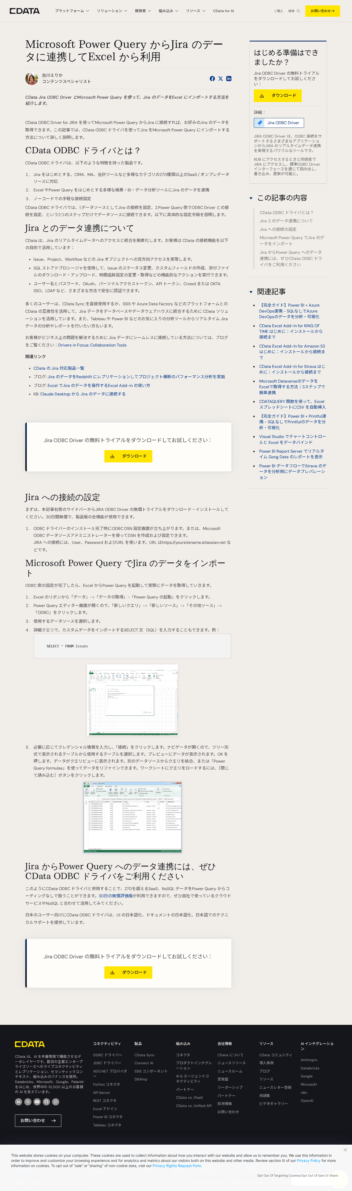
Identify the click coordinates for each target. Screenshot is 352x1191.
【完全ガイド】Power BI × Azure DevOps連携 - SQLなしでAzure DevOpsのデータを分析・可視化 (289, 310)
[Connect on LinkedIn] (228, 78)
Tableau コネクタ (107, 1125)
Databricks (310, 1068)
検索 (291, 11)
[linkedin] (18, 1101)
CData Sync (145, 1055)
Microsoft (309, 1084)
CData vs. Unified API (194, 1105)
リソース (266, 1079)
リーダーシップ (230, 1087)
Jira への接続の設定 (278, 229)
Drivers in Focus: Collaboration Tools (92, 345)
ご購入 (278, 11)
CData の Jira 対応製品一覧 (58, 368)
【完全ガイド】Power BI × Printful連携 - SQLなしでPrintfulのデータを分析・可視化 (292, 421)
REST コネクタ (104, 1100)
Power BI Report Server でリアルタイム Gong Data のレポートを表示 (291, 453)
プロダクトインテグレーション (194, 1065)
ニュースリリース (231, 1063)
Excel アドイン (105, 1108)
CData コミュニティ (275, 1055)
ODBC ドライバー (107, 1055)
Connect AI (144, 1063)
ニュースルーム (229, 1071)
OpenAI (307, 1100)
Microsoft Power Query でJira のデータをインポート (292, 241)
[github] (46, 1101)
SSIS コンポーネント (151, 1071)
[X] (27, 1101)
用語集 (264, 1095)
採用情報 (224, 1103)
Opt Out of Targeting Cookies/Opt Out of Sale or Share (297, 1175)
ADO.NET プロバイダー (110, 1074)
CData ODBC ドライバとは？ (287, 213)
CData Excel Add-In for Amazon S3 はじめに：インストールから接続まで (292, 351)
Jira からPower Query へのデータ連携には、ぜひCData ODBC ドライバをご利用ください (291, 258)
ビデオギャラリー (273, 1103)
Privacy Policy (309, 1160)
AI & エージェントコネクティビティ (192, 1079)
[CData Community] (55, 1101)
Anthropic (309, 1060)
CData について (230, 1055)
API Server (101, 1092)
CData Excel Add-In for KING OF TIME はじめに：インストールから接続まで (291, 331)
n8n (304, 1092)
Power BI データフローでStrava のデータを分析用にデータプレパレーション (292, 471)
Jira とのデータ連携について (286, 221)
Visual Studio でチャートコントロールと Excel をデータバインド (292, 439)
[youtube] (37, 1101)
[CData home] (28, 11)
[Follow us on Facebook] (212, 78)
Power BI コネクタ (108, 1116)
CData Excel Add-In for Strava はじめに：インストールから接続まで (292, 369)
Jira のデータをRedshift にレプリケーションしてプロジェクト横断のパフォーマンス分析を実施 (136, 376)
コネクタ (183, 1055)
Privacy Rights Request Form (177, 1165)
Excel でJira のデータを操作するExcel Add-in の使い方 (99, 385)
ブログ (264, 1071)
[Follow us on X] (220, 78)
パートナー (185, 1089)
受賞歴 (222, 1079)
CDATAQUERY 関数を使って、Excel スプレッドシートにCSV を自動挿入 (292, 404)
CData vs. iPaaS (189, 1097)
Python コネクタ (106, 1084)
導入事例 (266, 1063)
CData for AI (223, 11)
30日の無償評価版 (116, 896)
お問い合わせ (321, 11)
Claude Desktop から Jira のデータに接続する (83, 394)
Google (307, 1076)
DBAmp (141, 1079)
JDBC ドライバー (107, 1063)
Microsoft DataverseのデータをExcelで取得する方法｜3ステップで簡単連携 (292, 386)
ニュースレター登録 (275, 1087)
